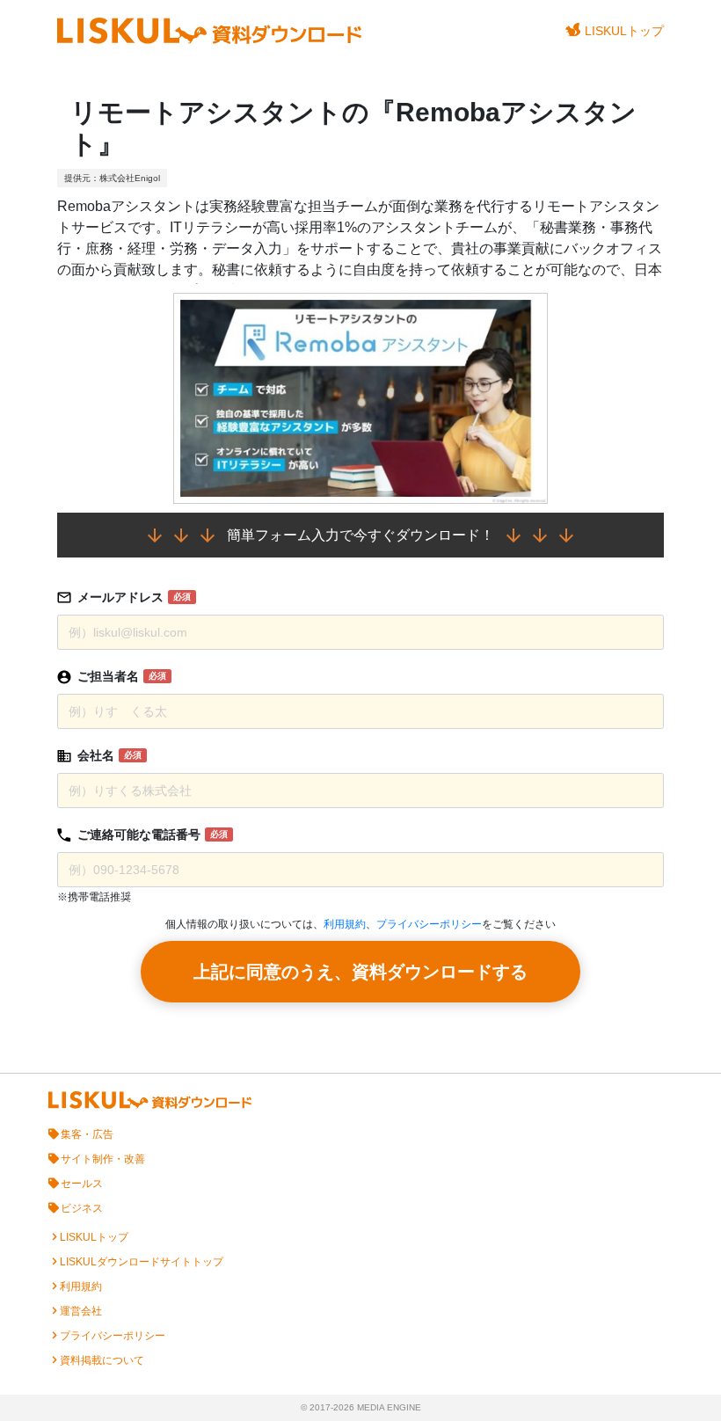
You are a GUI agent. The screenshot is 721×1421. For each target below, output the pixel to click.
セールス (82, 1183)
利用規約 (345, 924)
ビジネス (82, 1208)
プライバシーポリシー (429, 924)
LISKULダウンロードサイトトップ (141, 1262)
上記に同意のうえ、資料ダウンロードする (360, 971)
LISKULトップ (624, 31)
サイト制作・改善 (103, 1159)
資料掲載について (102, 1360)
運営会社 (81, 1311)
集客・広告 (87, 1134)
